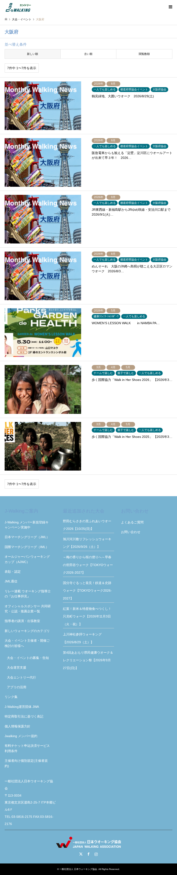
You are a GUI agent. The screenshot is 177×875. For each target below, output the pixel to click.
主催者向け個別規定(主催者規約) (26, 763)
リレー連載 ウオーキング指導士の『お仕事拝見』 (28, 593)
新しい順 (32, 54)
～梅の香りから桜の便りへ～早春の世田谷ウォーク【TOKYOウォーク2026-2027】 (88, 564)
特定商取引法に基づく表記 (24, 716)
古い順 (88, 54)
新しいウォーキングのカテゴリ (27, 631)
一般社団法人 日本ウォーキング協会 (78, 869)
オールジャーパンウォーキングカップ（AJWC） (27, 559)
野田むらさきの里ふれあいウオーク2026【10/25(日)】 (87, 525)
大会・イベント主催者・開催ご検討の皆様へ (27, 643)
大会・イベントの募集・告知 (28, 658)
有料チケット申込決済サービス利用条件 (27, 748)
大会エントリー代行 (21, 677)
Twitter (81, 854)
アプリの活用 (16, 687)
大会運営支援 (16, 667)
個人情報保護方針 (17, 726)
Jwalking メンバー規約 (21, 736)
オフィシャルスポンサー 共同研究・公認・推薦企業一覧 (28, 608)
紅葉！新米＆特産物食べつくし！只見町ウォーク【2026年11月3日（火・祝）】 (87, 616)
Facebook (88, 854)
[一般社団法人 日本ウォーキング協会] (19, 7)
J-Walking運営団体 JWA (22, 707)
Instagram (96, 854)
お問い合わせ (130, 532)
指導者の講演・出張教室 (22, 621)
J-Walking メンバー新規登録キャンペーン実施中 (27, 524)
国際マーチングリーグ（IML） (27, 547)
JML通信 (11, 581)
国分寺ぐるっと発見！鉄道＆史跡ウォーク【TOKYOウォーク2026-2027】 (87, 590)
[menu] (170, 7)
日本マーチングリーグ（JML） (27, 537)
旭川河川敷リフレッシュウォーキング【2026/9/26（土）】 (87, 543)
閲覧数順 (144, 54)
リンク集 (11, 697)
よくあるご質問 (132, 522)
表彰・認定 (13, 571)
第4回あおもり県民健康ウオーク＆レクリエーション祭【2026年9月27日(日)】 (88, 660)
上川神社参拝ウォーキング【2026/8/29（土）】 (82, 638)
